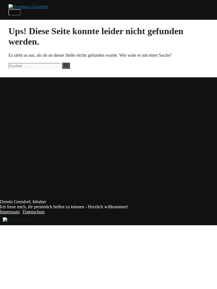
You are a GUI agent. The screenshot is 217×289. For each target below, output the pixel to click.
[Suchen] (66, 65)
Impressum (9, 211)
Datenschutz (34, 211)
